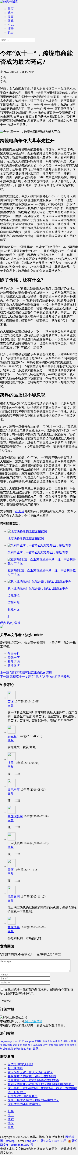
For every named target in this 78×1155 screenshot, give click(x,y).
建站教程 (7, 1045)
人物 (44, 1041)
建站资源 (17, 1045)
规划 (10, 1048)
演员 (11, 762)
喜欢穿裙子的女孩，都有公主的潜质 (32, 1076)
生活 (66, 1045)
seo (16, 1041)
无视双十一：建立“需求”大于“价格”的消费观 (35, 676)
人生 (50, 1041)
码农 (11, 32)
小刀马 (19, 511)
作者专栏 (14, 653)
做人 (60, 1041)
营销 (17, 623)
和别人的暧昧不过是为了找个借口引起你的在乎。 (41, 1084)
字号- (3, 81)
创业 (65, 1041)
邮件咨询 (14, 661)
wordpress (29, 1041)
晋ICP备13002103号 (54, 1140)
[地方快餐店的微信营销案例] (27, 531)
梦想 (50, 1045)
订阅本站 (14, 602)
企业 (55, 1041)
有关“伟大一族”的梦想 (22, 1096)
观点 (11, 12)
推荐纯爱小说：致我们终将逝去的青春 (33, 1080)
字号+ (4, 77)
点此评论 (14, 595)
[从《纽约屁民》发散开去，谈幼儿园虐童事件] (39, 581)
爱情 (61, 1045)
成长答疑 (37, 1045)
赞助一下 (14, 657)
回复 (11, 705)
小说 (11, 24)
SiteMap (10, 1140)
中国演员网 (15, 816)
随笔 (11, 20)
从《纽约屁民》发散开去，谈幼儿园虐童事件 (38, 588)
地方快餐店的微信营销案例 (26, 538)
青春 (29, 1048)
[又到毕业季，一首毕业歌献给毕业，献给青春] (39, 545)
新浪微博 (14, 665)
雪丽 (11, 869)
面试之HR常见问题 (20, 1064)
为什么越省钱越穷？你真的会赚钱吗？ (33, 1100)
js (13, 1041)
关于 (11, 1115)
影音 (25, 1045)
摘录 (11, 28)
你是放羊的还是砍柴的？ (24, 1104)
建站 (11, 1119)
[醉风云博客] (9, 1)
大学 (71, 1041)
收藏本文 (14, 609)
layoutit (12, 736)
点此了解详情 (33, 1021)
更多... (37, 1048)
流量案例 (14, 896)
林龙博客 (14, 927)
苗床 (11, 701)
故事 (11, 16)
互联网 (38, 1041)
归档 (11, 1111)
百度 (72, 1045)
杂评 (45, 1045)
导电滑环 (14, 789)
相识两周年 (15, 1068)
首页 (11, 8)
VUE (21, 1041)
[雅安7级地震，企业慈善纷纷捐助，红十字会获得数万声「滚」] (43, 563)
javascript (8, 1041)
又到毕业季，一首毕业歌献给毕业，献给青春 (38, 552)
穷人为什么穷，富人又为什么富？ (30, 1072)
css (1, 1041)
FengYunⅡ (32, 1140)
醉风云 (17, 1048)
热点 (10, 623)
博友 (11, 1123)
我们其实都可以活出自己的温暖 (26, 672)
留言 (11, 1127)
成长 (30, 1045)
